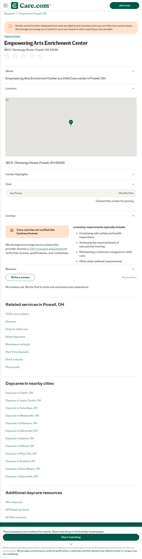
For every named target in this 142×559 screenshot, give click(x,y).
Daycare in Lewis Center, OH (23, 400)
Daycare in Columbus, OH (22, 408)
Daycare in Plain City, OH (21, 453)
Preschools (13, 367)
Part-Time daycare (17, 352)
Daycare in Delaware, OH (21, 423)
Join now (124, 5)
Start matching (71, 537)
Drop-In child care (17, 329)
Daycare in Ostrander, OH (22, 430)
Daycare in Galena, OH (20, 438)
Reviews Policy (129, 277)
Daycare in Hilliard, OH (20, 446)
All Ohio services (16, 517)
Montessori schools (18, 344)
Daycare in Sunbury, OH (20, 461)
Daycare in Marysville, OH (22, 476)
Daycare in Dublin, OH (19, 392)
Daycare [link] (9, 13)
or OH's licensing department (45, 248)
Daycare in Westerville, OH (22, 415)
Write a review (20, 277)
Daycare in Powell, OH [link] (33, 13)
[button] (71, 536)
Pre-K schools (14, 359)
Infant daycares (15, 336)
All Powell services (17, 509)
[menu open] (5, 5)
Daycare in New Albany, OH (23, 468)
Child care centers (17, 314)
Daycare (11, 321)
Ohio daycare (14, 502)
